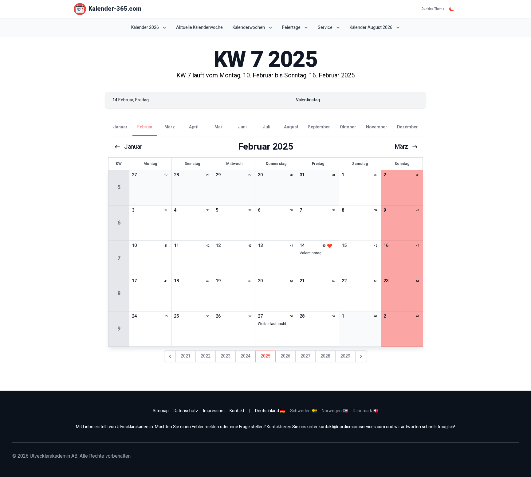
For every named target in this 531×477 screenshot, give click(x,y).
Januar (133, 147)
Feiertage (291, 27)
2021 (186, 356)
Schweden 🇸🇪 (303, 411)
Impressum (214, 411)
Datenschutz (186, 411)
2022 (205, 356)
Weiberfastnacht (272, 323)
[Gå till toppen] (520, 466)
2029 (345, 356)
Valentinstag (310, 253)
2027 (305, 356)
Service (325, 27)
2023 (225, 356)
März (401, 147)
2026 (285, 356)
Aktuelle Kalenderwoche (199, 28)
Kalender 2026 (145, 27)
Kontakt (237, 411)
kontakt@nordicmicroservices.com (352, 427)
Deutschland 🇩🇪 (270, 411)
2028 (325, 356)
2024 (245, 356)
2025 (265, 356)
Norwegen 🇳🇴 (335, 411)
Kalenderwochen (249, 27)
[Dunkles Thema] (451, 8)
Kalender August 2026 (371, 27)
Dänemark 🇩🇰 (365, 411)
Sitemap (161, 411)
